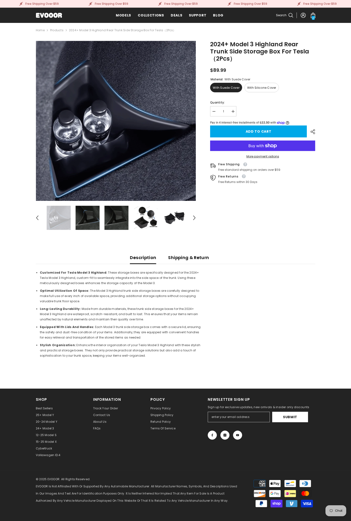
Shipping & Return (188, 257)
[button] (37, 217)
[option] (116, 121)
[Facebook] (212, 435)
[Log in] (303, 15)
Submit (290, 417)
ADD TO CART (260, 131)
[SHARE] (311, 131)
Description (143, 257)
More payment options (262, 156)
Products (57, 30)
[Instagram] (224, 435)
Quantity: (217, 102)
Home (40, 30)
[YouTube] (237, 435)
